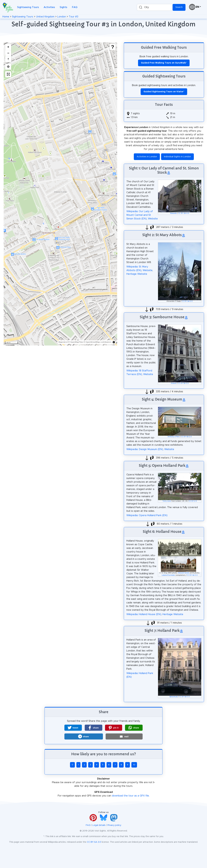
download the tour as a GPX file (130, 796)
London (61, 16)
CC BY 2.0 (193, 501)
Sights (63, 7)
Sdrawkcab (173, 697)
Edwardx (173, 213)
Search (179, 7)
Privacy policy (114, 825)
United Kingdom (45, 16)
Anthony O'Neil (174, 436)
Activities (49, 7)
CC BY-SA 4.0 (183, 213)
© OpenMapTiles (75, 342)
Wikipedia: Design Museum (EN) (144, 449)
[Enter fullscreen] (8, 74)
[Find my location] (8, 67)
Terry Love (166, 501)
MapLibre (62, 342)
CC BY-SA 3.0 (183, 383)
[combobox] (155, 7)
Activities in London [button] (147, 157)
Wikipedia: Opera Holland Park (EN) (146, 515)
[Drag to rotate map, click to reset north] (8, 59)
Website (153, 218)
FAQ (74, 7)
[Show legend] (113, 47)
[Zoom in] (8, 47)
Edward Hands (183, 573)
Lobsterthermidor (168, 575)
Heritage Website (136, 274)
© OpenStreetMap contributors (97, 342)
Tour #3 (73, 16)
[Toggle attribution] (114, 342)
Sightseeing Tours (28, 7)
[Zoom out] (8, 53)
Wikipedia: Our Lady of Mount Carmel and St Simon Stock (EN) (139, 215)
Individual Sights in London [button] (177, 157)
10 (134, 765)
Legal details (98, 825)
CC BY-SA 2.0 (187, 301)
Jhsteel (174, 383)
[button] (73, 728)
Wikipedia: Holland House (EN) (143, 614)
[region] (60, 194)
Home (5, 16)
